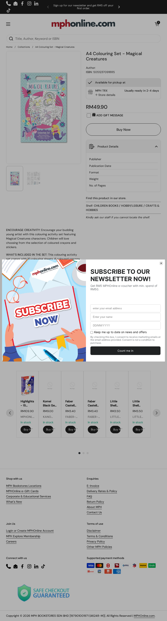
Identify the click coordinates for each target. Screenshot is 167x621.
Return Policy (95, 501)
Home (9, 46)
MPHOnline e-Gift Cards (22, 491)
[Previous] (10, 413)
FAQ (89, 496)
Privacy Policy (96, 541)
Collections (24, 46)
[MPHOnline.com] (83, 24)
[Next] (156, 413)
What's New (14, 501)
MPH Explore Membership (23, 536)
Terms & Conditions (100, 536)
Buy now (27, 429)
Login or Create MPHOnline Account (30, 530)
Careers (11, 541)
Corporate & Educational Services (28, 496)
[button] (157, 24)
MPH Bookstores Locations (23, 486)
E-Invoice (93, 486)
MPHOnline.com (144, 616)
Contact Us (94, 512)
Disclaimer (94, 530)
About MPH (94, 507)
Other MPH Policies (99, 547)
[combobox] (83, 38)
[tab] (105, 95)
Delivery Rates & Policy (102, 491)
